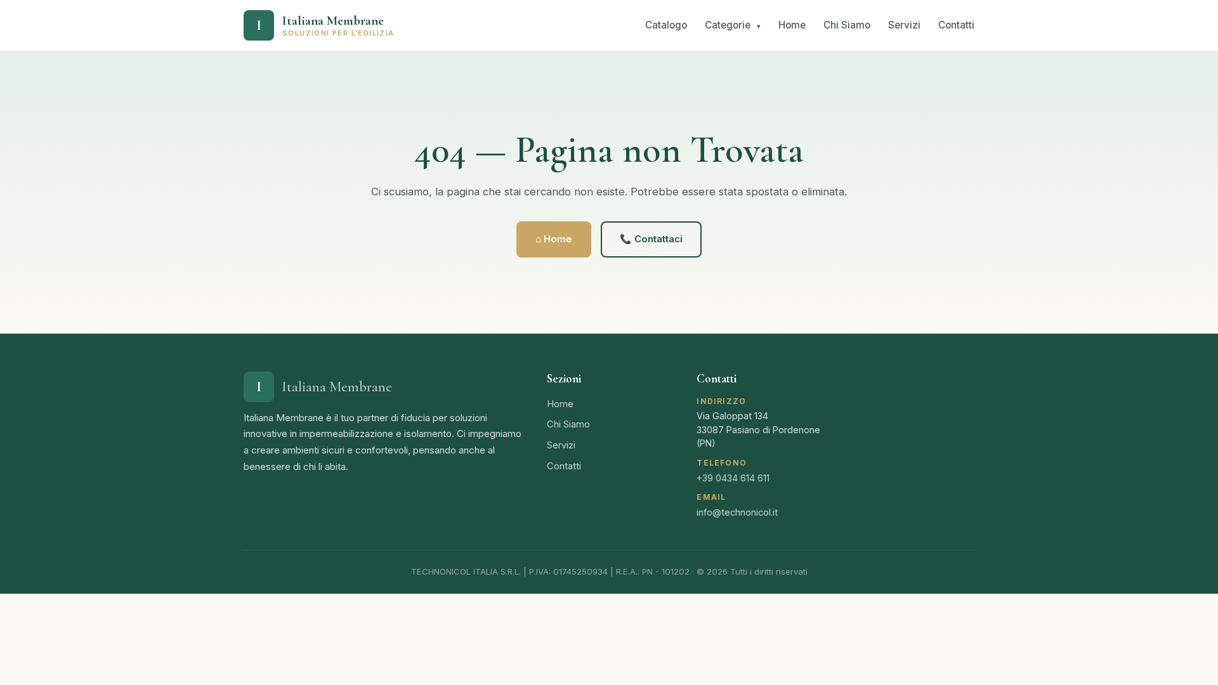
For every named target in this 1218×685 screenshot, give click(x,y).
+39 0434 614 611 (733, 478)
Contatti (956, 25)
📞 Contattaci (651, 239)
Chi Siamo (846, 25)
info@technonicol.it (737, 512)
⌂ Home (553, 239)
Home (792, 25)
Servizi (904, 25)
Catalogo (666, 25)
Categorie (733, 25)
